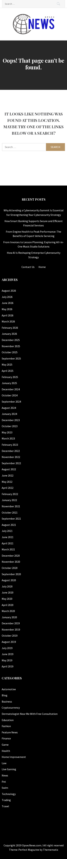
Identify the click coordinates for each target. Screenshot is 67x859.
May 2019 (7, 660)
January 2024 (9, 414)
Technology (9, 794)
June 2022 (7, 475)
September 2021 (11, 518)
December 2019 (11, 623)
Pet (4, 781)
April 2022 (7, 487)
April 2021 (7, 543)
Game (5, 744)
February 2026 (10, 327)
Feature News (10, 732)
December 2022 (11, 451)
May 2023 (7, 432)
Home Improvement (14, 757)
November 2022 (11, 457)
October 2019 (10, 635)
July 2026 (7, 297)
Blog (4, 695)
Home (42, 267)
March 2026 (8, 321)
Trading (6, 800)
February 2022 (10, 494)
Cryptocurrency (11, 707)
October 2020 (10, 568)
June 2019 (7, 654)
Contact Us (28, 267)
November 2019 (11, 629)
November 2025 (11, 346)
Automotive (9, 689)
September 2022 (11, 463)
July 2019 (7, 648)
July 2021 (7, 531)
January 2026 (9, 333)
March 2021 (8, 549)
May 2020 (7, 598)
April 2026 (7, 315)
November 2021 (11, 506)
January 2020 (9, 617)
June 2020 (7, 592)
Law (4, 763)
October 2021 (10, 512)
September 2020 (11, 574)
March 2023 (8, 438)
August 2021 (9, 525)
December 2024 (11, 389)
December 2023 (11, 420)
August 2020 (9, 580)
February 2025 (10, 377)
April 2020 (7, 605)
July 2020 (7, 586)
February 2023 (10, 444)
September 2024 (11, 401)
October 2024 (10, 395)
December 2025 (11, 340)
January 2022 (9, 500)
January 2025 (9, 383)
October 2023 (10, 426)
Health (6, 751)
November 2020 (11, 561)
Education (8, 720)
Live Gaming (9, 769)
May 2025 (7, 364)
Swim (5, 787)
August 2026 (9, 290)
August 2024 (9, 408)
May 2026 (7, 309)
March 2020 (8, 611)
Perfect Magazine (29, 849)
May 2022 (7, 481)
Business (7, 701)
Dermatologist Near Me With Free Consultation (30, 714)
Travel (5, 806)
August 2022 (9, 469)
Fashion (6, 726)
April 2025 (7, 370)
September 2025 (11, 358)
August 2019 (9, 642)
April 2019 (7, 666)
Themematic (50, 849)
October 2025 (10, 352)
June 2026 (7, 303)
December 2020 (11, 555)
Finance (6, 738)
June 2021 (7, 537)
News (5, 775)
